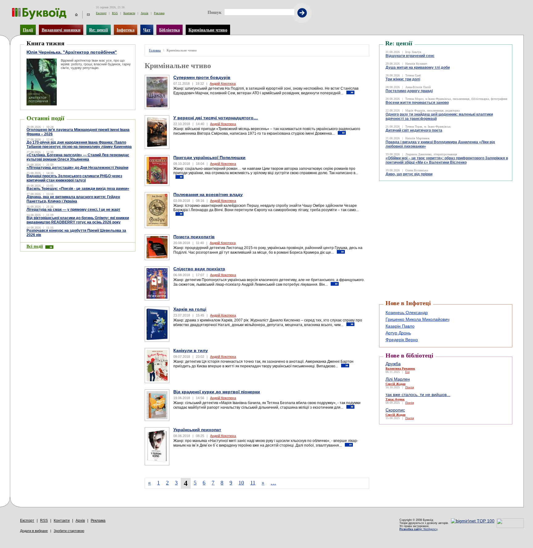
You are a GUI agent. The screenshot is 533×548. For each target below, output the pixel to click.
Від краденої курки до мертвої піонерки (216, 391)
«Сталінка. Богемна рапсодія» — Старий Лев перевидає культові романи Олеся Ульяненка (78, 157)
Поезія (409, 387)
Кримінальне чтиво (207, 29)
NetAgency (418, 529)
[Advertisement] (416, 196)
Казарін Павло (400, 326)
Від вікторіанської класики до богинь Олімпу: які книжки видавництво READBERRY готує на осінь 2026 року (78, 220)
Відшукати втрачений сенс (410, 56)
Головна (155, 50)
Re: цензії (98, 29)
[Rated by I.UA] (510, 526)
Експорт (101, 13)
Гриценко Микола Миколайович (417, 319)
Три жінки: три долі (403, 79)
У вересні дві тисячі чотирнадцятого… (215, 117)
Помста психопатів (194, 236)
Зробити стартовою (69, 531)
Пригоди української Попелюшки (209, 157)
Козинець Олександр (407, 312)
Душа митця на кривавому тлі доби (418, 67)
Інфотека (125, 29)
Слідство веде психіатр (199, 268)
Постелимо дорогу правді (409, 91)
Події (28, 29)
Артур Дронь (398, 332)
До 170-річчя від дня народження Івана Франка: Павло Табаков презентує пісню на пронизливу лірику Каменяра (79, 144)
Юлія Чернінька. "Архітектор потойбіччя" (72, 52)
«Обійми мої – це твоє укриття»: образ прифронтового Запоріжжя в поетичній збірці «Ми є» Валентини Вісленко (447, 160)
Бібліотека (169, 29)
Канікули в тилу (190, 350)
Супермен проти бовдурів (201, 77)
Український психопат (197, 429)
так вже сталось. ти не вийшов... (418, 394)
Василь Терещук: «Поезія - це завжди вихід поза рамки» (78, 188)
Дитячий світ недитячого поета (414, 130)
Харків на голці (189, 309)
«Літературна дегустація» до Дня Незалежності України (77, 168)
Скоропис (395, 409)
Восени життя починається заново (417, 102)
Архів (144, 13)
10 (241, 483)
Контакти (129, 13)
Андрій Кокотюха (223, 83)
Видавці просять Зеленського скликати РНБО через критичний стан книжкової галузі (74, 178)
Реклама (159, 13)
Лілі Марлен (398, 379)
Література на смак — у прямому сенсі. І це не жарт (73, 209)
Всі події (35, 246)
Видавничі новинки (61, 29)
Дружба (393, 363)
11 (252, 483)
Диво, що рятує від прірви (409, 174)
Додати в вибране (34, 531)
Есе (407, 372)
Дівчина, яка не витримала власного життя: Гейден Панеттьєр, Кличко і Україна (73, 199)
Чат (147, 29)
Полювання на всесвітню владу (208, 194)
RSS (115, 13)
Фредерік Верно (402, 339)
